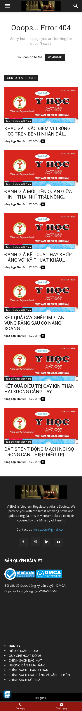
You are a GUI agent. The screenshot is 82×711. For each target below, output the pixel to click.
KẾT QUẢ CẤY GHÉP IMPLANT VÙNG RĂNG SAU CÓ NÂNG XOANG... (36, 323)
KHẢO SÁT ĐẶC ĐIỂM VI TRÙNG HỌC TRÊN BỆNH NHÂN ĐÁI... (37, 131)
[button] (7, 6)
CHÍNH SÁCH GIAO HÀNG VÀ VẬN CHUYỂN (39, 675)
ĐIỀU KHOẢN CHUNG (24, 651)
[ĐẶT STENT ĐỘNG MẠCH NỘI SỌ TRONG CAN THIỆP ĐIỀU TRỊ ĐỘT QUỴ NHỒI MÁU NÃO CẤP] (41, 426)
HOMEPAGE (55, 57)
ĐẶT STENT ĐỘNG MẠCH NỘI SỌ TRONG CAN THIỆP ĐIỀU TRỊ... (39, 452)
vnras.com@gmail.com (49, 529)
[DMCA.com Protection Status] (48, 577)
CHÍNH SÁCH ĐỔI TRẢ (24, 680)
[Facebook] (23, 542)
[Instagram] (35, 541)
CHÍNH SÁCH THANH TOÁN (28, 670)
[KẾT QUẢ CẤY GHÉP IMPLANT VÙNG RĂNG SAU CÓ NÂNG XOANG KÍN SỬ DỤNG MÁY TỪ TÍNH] (41, 294)
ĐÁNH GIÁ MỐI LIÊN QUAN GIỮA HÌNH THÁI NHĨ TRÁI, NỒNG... (38, 194)
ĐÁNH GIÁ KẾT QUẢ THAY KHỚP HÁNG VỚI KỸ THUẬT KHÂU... (38, 257)
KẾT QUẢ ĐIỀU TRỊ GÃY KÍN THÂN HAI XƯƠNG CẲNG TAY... (39, 389)
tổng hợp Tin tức (15, 141)
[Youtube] (58, 542)
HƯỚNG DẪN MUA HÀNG (27, 665)
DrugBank (41, 698)
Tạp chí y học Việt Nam (18, 121)
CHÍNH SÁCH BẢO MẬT (25, 660)
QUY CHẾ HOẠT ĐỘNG (25, 655)
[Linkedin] (47, 542)
